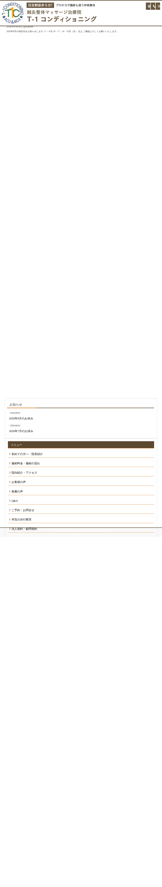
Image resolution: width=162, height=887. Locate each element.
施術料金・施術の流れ (26, 463)
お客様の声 (19, 482)
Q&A (15, 500)
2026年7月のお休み (21, 431)
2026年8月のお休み (21, 418)
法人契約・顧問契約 (24, 528)
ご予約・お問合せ (23, 510)
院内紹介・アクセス (24, 472)
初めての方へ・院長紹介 (27, 454)
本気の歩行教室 (21, 519)
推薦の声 (17, 491)
